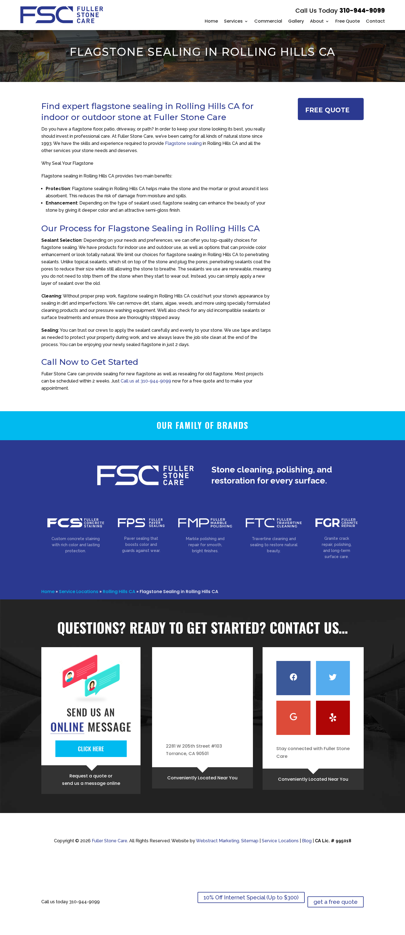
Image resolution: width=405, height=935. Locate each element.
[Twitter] (333, 678)
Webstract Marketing (217, 840)
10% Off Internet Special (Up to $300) (251, 897)
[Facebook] (293, 678)
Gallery (296, 21)
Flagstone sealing (183, 143)
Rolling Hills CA (119, 591)
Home (211, 21)
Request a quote (88, 776)
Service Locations (78, 591)
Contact (375, 21)
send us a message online (91, 783)
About (317, 21)
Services (233, 21)
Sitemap (249, 840)
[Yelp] (333, 718)
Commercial (268, 21)
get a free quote (336, 902)
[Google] (293, 718)
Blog (307, 840)
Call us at (146, 381)
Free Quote (347, 21)
